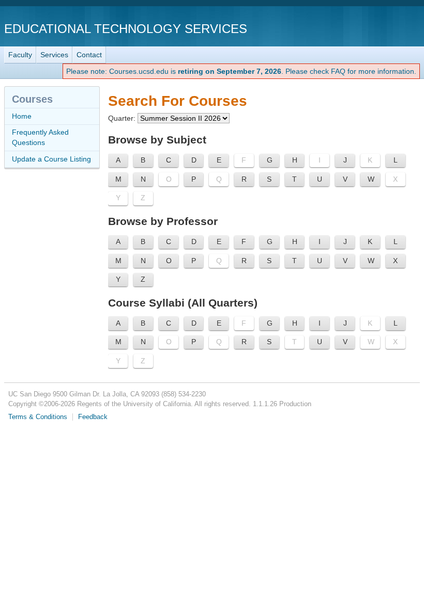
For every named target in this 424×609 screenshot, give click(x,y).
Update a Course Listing (51, 159)
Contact (89, 55)
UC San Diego (360, 28)
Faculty (20, 55)
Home (22, 116)
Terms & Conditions (37, 417)
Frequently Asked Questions (40, 137)
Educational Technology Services (125, 29)
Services (54, 55)
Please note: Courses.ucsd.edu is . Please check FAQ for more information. (241, 71)
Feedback (93, 417)
